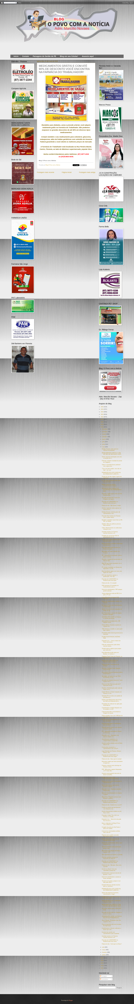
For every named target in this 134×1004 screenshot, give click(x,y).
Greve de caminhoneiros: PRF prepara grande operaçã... (112, 590)
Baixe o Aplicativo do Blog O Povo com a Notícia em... (111, 824)
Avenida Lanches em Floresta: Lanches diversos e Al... (110, 532)
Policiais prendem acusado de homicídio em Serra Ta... (110, 858)
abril (103, 947)
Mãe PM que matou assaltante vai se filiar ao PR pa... (112, 564)
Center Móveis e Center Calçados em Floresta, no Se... (112, 692)
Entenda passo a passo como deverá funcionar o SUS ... (112, 728)
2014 (102, 965)
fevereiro (104, 952)
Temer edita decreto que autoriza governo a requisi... (110, 785)
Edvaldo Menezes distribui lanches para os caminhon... (111, 885)
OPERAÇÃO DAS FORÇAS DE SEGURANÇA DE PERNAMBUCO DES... (111, 490)
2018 (102, 427)
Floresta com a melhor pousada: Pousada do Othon (110, 835)
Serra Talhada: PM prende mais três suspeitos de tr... (111, 921)
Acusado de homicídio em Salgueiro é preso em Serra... (112, 913)
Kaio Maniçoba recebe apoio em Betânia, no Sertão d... (110, 653)
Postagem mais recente (45, 172)
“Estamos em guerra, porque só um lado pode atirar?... (111, 881)
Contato (25, 56)
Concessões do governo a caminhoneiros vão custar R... (110, 747)
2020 (102, 422)
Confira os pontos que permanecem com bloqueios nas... (111, 808)
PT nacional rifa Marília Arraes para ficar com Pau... (111, 481)
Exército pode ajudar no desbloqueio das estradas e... (111, 724)
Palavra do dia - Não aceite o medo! (111, 505)
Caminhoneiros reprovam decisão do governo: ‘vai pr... (111, 873)
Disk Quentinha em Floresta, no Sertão (112, 854)
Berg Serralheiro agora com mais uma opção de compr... (112, 571)
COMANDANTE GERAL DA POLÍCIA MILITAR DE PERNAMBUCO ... (112, 917)
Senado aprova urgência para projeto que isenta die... (111, 649)
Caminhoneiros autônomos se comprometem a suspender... (110, 740)
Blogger (71, 1000)
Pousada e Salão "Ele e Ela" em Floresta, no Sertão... (110, 816)
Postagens (104, 976)
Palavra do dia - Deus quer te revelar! (112, 759)
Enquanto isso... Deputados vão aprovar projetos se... (110, 736)
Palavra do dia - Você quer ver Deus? (112, 944)
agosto (104, 439)
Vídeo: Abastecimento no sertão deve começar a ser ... (112, 528)
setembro (104, 436)
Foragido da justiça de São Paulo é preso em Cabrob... (111, 827)
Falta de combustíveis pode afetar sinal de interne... (111, 645)
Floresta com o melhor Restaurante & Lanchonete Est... (112, 782)
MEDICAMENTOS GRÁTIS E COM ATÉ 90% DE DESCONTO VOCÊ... (112, 453)
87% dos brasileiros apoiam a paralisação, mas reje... (109, 575)
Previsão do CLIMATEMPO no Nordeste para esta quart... (110, 579)
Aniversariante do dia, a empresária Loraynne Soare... (111, 901)
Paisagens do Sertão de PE (44, 56)
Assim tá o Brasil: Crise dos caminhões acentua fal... (109, 869)
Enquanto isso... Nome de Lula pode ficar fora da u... (111, 819)
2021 (102, 419)
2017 (102, 958)
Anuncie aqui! (88, 56)
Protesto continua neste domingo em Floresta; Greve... (111, 766)
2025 (102, 409)
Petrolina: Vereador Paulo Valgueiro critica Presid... (111, 669)
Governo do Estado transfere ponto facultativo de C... (111, 540)
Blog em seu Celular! (69, 56)
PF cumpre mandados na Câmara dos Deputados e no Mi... (112, 568)
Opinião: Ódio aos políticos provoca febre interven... (111, 524)
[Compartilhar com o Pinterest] (86, 165)
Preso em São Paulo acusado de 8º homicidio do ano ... (111, 684)
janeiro (104, 954)
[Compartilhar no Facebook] (84, 165)
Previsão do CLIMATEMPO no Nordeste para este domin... (110, 801)
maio (103, 447)
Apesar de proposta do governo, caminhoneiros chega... (110, 893)
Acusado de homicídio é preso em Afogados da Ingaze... (111, 498)
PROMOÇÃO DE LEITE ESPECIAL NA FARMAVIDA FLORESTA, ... (111, 473)
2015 (102, 963)
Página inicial (66, 172)
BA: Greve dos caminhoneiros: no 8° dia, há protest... (111, 720)
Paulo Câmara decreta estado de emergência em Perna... (110, 839)
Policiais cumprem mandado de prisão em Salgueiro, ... (112, 461)
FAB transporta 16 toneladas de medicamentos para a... (110, 586)
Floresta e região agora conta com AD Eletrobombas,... (112, 494)
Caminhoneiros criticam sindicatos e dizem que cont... (111, 929)
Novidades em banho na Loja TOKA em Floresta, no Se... (111, 676)
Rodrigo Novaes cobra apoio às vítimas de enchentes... (110, 449)
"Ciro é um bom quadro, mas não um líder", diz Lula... (111, 469)
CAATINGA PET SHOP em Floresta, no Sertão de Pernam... (111, 617)
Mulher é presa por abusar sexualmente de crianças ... (110, 485)
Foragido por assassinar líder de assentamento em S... (110, 536)
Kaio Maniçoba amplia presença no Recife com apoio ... (111, 548)
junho (103, 444)
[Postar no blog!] (82, 165)
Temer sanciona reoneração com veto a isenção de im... (112, 457)
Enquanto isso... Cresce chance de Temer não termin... (111, 641)
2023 (102, 414)
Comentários (104, 979)
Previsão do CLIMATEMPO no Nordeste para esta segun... (110, 755)
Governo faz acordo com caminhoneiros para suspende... (111, 932)
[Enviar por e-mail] (81, 165)
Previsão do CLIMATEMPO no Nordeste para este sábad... (110, 861)
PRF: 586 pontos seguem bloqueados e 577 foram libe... (112, 770)
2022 (102, 417)
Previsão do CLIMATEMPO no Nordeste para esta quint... (110, 502)
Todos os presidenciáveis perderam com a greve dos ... (111, 465)
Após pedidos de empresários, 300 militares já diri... (111, 621)
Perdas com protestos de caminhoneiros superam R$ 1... (111, 778)
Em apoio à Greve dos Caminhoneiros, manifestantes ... (112, 606)
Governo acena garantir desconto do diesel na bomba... (111, 774)
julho (103, 441)
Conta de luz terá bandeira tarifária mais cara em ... (111, 831)
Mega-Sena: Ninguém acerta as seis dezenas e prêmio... (111, 797)
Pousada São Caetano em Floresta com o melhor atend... (111, 516)
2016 (102, 960)
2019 (102, 424)
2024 (102, 411)
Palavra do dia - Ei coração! (109, 583)
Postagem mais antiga (87, 172)
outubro (104, 434)
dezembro (105, 429)
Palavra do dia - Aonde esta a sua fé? (112, 805)
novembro (105, 431)
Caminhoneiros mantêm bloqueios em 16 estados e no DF (112, 708)
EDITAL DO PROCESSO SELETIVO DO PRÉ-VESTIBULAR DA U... (111, 700)
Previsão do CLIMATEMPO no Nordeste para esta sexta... (110, 940)
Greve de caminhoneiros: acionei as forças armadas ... (111, 877)
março (104, 949)
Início (16, 56)
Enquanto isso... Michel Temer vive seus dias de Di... (111, 897)
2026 (102, 406)
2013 (102, 968)
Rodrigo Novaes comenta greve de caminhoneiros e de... (111, 512)
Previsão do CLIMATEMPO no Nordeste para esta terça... (110, 661)
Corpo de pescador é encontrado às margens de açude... (111, 712)
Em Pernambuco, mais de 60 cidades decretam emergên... (112, 613)
